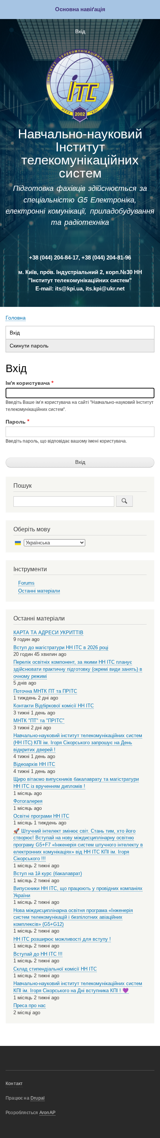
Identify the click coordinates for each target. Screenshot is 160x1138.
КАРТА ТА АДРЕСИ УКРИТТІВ (48, 632)
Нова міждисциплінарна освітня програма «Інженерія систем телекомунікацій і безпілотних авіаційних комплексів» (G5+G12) (73, 917)
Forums (26, 583)
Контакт (14, 1083)
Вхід (80, 31)
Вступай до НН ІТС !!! (38, 954)
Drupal (38, 1098)
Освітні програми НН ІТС (41, 816)
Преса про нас (29, 1005)
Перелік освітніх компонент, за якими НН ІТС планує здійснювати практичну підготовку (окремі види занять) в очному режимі (77, 669)
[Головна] (80, 87)
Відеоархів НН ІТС (34, 764)
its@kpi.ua (69, 289)
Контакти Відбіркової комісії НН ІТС (53, 705)
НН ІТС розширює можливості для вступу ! (62, 939)
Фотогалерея (27, 801)
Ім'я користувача (28, 383)
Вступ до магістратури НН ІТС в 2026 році (60, 647)
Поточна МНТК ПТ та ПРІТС (45, 691)
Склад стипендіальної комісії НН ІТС (55, 969)
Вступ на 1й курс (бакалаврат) (47, 873)
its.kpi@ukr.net (105, 289)
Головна (16, 318)
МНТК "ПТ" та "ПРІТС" (38, 720)
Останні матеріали (39, 591)
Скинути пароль (29, 346)
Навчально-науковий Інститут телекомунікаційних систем (80, 153)
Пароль (16, 422)
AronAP (47, 1112)
